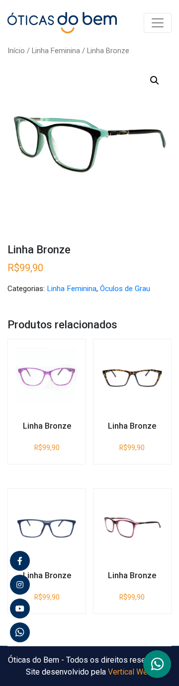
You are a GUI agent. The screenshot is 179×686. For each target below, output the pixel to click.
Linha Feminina (56, 50)
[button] (155, 80)
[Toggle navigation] (158, 23)
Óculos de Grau (125, 288)
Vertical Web (130, 672)
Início (16, 50)
